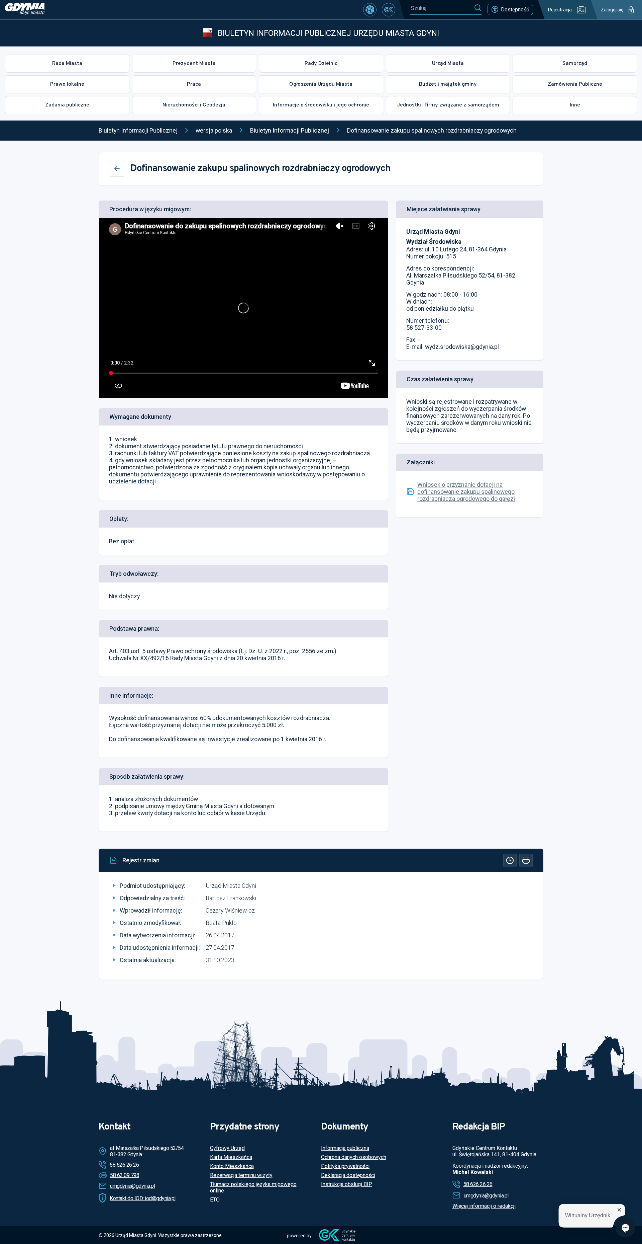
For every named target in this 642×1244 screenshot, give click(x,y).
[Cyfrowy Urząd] (370, 9)
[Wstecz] (117, 169)
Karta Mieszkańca (231, 1157)
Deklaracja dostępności (348, 1175)
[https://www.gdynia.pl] (24, 9)
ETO (215, 1199)
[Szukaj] (477, 8)
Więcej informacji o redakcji (484, 1206)
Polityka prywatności (345, 1166)
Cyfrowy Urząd (227, 1148)
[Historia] (510, 860)
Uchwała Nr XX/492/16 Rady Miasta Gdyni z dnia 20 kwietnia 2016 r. (197, 658)
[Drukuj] (526, 860)
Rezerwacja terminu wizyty (241, 1175)
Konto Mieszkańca (232, 1166)
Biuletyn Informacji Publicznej (138, 130)
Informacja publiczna (345, 1148)
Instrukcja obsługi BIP (346, 1184)
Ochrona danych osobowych (353, 1157)
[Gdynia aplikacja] (388, 9)
